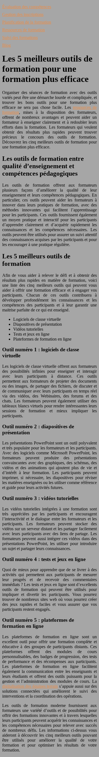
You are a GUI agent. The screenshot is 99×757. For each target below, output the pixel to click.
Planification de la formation (26, 22)
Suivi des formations (20, 37)
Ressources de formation (23, 29)
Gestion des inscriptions (22, 14)
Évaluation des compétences (26, 6)
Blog (6, 45)
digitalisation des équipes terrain (30, 686)
